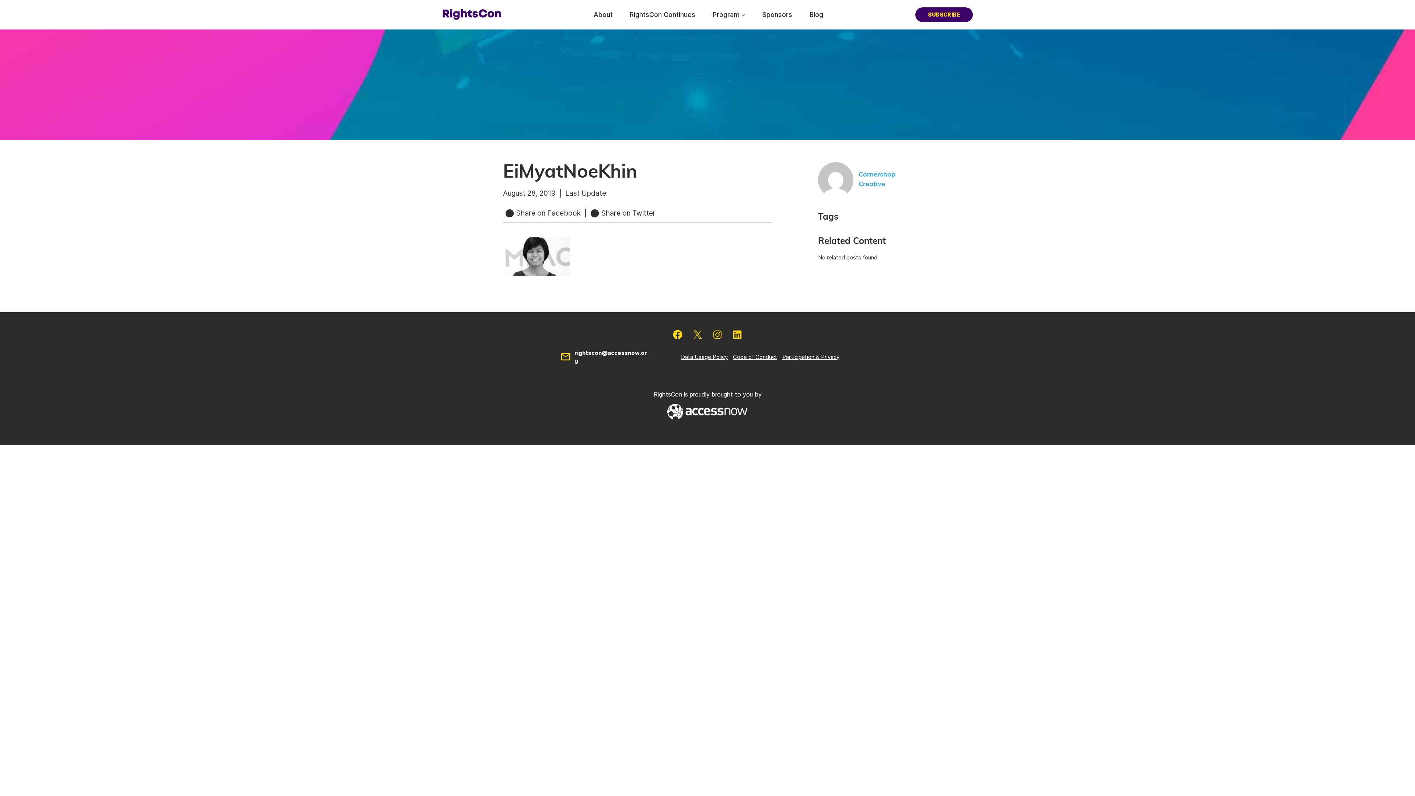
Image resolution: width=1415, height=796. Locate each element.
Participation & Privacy (810, 356)
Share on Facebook (548, 213)
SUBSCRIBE (944, 14)
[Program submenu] (743, 15)
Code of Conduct (755, 356)
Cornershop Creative (877, 179)
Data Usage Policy (704, 356)
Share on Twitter (628, 213)
